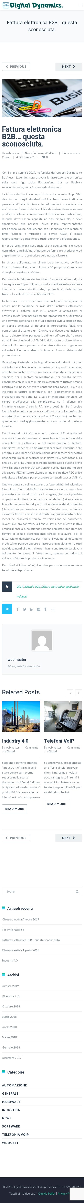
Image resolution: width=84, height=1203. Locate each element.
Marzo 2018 (9, 1037)
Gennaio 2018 (11, 1047)
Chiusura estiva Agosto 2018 (20, 950)
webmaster (12, 153)
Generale (10, 1093)
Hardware (11, 1101)
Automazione (14, 1085)
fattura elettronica (52, 586)
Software (38, 153)
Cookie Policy (46, 1193)
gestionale (72, 586)
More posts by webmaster (24, 666)
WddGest (50, 153)
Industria (11, 1110)
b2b (37, 586)
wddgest (22, 596)
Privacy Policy (66, 1193)
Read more (14, 808)
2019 (20, 586)
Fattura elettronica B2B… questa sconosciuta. (32, 136)
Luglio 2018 (9, 1016)
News (28, 153)
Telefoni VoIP (59, 741)
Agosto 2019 (10, 986)
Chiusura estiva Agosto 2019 (20, 919)
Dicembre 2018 (11, 996)
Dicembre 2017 (11, 1057)
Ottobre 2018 (11, 1006)
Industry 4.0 (15, 741)
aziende (29, 586)
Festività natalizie (13, 929)
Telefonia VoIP (15, 1134)
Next (66, 66)
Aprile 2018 (9, 1027)
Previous (18, 66)
